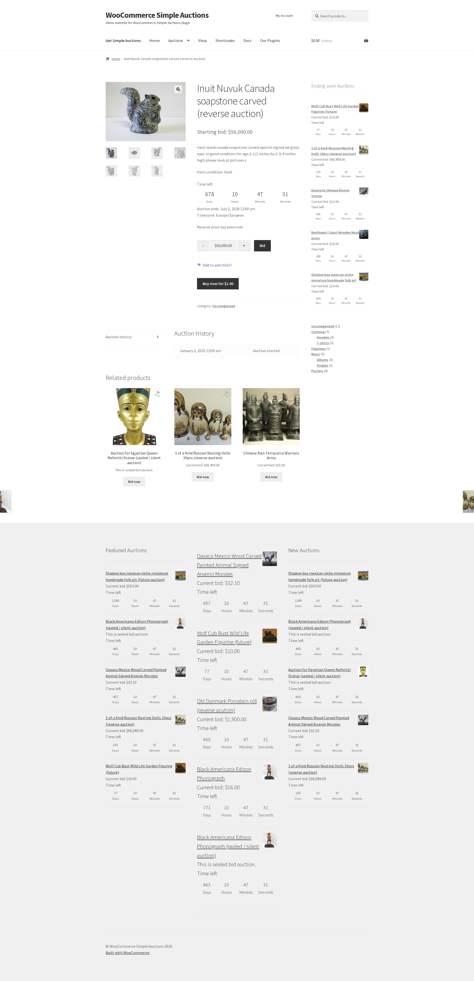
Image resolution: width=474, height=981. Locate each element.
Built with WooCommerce (127, 952)
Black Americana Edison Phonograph (224, 774)
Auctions (175, 40)
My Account (284, 15)
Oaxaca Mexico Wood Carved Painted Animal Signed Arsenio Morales (136, 673)
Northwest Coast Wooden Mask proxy (335, 235)
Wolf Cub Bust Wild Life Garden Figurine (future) (335, 109)
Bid (262, 245)
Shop (202, 40)
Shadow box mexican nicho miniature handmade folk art (333, 277)
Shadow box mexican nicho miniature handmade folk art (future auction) (137, 576)
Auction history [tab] (119, 336)
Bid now (134, 481)
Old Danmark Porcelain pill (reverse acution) (227, 706)
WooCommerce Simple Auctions (157, 15)
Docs (247, 40)
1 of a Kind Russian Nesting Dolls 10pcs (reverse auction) (333, 151)
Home (154, 40)
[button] (178, 89)
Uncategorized (223, 306)
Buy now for (218, 283)
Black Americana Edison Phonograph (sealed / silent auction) (137, 624)
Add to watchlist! (217, 265)
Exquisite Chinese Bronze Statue (330, 193)
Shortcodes (225, 40)
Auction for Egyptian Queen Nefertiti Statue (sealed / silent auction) (319, 673)
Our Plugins (270, 40)
